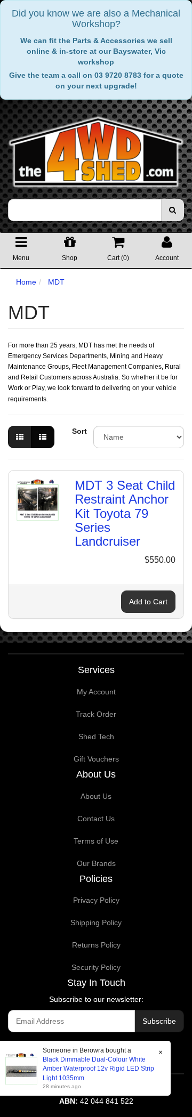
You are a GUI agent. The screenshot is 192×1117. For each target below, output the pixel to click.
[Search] (172, 210)
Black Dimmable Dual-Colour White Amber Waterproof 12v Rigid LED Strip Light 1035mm (98, 1068)
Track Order (96, 714)
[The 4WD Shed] (96, 148)
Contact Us (96, 818)
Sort (78, 431)
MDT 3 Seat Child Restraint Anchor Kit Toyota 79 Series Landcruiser (125, 513)
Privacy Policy (96, 900)
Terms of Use (96, 841)
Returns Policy (96, 945)
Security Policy (96, 967)
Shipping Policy (96, 922)
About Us (96, 796)
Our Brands (96, 863)
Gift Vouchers (96, 759)
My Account (96, 691)
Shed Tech (96, 736)
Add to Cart (148, 601)
